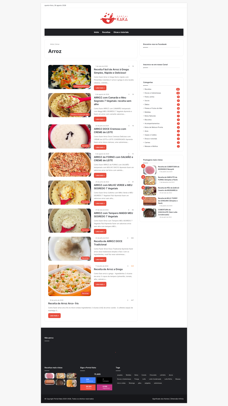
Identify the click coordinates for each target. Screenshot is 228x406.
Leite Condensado (155, 379)
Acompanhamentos (152, 123)
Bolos (136, 375)
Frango (136, 379)
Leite (144, 379)
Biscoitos (148, 120)
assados (120, 375)
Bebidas (148, 112)
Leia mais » (100, 88)
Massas (177, 379)
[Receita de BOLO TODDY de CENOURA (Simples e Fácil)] (149, 201)
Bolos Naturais (150, 116)
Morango (132, 383)
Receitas (106, 32)
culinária (163, 375)
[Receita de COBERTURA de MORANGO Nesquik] (149, 169)
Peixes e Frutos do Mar (153, 108)
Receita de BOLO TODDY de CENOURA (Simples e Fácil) (168, 200)
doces (171, 375)
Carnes (147, 142)
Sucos (147, 101)
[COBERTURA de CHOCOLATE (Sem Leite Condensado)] (149, 212)
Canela (144, 375)
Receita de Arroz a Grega (108, 269)
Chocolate (153, 375)
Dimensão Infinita (177, 399)
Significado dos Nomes (160, 399)
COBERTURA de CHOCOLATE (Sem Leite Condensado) (167, 212)
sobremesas (158, 383)
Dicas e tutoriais (121, 32)
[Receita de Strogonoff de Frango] (71, 383)
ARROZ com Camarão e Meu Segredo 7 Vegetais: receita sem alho (112, 101)
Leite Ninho (168, 379)
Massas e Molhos (151, 146)
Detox (147, 104)
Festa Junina (149, 97)
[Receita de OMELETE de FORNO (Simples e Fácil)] (149, 180)
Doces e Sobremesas (153, 93)
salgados (148, 383)
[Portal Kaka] (114, 18)
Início (96, 32)
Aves (146, 131)
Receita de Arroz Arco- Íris (63, 303)
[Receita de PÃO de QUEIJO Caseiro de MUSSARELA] (149, 191)
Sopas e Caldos (151, 135)
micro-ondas (121, 383)
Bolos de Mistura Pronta (154, 127)
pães (139, 383)
